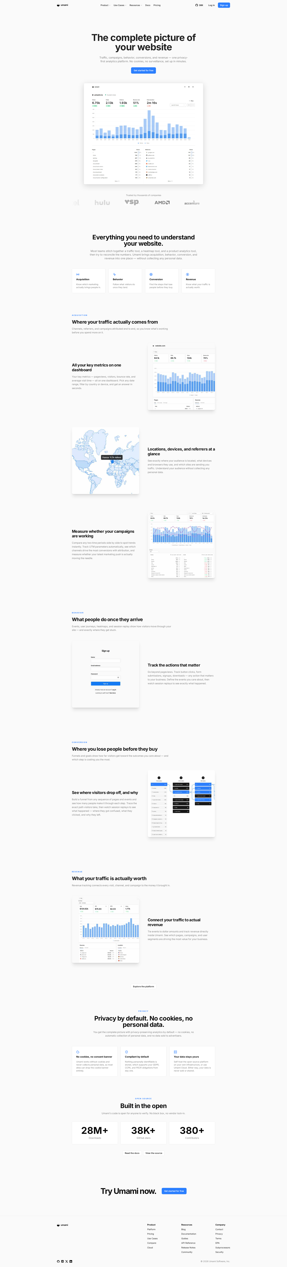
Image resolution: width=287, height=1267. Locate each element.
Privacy (219, 1234)
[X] (66, 1261)
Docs (147, 5)
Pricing (157, 5)
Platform (151, 1229)
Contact (219, 1229)
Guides (184, 1238)
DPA (217, 1243)
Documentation (188, 1234)
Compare (151, 1243)
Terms (218, 1238)
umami (64, 5)
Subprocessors (222, 1247)
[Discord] (62, 1261)
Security (219, 1252)
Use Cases (119, 5)
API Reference (188, 1243)
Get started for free (143, 70)
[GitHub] (58, 1261)
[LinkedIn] (71, 1261)
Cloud (150, 1247)
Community (186, 1252)
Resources (135, 5)
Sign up (224, 5)
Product (104, 5)
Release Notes (188, 1247)
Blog (183, 1229)
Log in (211, 5)
